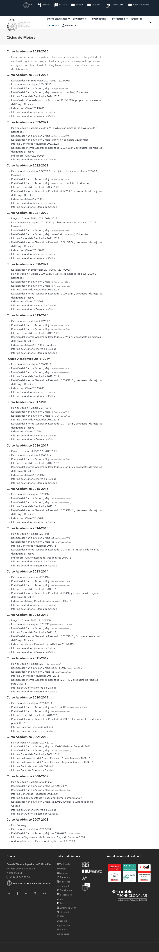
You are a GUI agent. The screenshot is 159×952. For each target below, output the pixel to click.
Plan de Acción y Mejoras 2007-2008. (32, 829)
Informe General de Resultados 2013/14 (33, 589)
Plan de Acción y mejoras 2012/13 (30, 624)
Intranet (69, 26)
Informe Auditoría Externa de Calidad (32, 731)
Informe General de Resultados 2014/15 (33, 546)
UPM (31, 5)
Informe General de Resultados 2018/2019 (35, 376)
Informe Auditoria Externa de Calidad (32, 770)
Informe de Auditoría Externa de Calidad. (34, 814)
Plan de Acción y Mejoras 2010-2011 (31, 703)
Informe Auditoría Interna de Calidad (32, 727)
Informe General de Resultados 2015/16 (33, 506)
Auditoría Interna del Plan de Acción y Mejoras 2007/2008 (43, 841)
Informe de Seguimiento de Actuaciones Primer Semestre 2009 (46, 798)
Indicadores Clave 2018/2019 (27, 388)
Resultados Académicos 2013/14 (52, 601)
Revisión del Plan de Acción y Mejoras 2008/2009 (39, 786)
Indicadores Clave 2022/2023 (27, 199)
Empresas (136, 19)
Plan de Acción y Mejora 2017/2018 (31, 408)
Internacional (118, 19)
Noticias (63, 873)
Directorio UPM (68, 908)
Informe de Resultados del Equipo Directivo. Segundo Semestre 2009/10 (52, 762)
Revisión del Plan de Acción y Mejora (32, 89)
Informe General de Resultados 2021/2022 (35, 238)
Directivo (28, 104)
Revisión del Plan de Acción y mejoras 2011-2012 (39, 668)
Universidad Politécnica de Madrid (31, 884)
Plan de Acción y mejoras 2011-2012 (31, 664)
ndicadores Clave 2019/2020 (28, 345)
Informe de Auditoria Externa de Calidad (34, 396)
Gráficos (51, 345)
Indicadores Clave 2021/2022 (27, 250)
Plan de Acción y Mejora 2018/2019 (31, 364)
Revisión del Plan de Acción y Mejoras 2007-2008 (38, 833)
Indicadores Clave (21, 558)
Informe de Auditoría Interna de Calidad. (34, 254)
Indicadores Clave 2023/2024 (27, 156)
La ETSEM (51, 26)
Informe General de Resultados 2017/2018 (35, 420)
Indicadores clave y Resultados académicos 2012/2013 (42, 644)
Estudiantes (96, 5)
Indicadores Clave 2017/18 (26, 432)
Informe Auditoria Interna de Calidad (32, 766)
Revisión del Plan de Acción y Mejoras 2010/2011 (39, 707)
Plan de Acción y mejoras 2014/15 (30, 534)
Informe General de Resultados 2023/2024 (35, 144)
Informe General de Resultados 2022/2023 (35, 187)
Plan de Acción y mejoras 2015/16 (30, 494)
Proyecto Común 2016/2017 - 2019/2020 (34, 451)
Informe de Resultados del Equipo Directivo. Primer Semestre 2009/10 (50, 758)
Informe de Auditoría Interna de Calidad (34, 160)
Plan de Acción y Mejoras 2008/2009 (31, 782)
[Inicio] (19, 22)
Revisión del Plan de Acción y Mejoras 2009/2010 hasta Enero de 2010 (50, 746)
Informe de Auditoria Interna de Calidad (34, 349)
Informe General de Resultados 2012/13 (33, 632)
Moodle (63, 904)
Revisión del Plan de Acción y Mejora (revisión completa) (43, 92)
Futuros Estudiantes (57, 19)
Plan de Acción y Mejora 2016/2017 (31, 455)
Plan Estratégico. (20, 825)
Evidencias (82, 92)
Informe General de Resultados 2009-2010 (35, 754)
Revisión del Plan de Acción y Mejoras (32, 498)
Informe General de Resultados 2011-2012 (35, 676)
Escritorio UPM (116, 5)
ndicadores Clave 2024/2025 (28, 108)
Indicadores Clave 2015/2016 (27, 518)
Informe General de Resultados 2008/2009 (35, 794)
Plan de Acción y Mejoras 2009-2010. (32, 743)
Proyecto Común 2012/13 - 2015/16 (31, 621)
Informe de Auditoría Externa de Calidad (34, 207)
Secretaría (45, 5)
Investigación (98, 19)
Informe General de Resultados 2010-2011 (35, 715)
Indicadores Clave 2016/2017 (27, 475)
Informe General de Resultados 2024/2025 (35, 96)
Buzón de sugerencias (141, 5)
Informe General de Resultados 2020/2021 (35, 290)
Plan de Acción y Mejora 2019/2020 (31, 321)
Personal (79, 5)
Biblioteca (62, 5)
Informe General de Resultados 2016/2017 (35, 463)
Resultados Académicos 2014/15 (52, 558)
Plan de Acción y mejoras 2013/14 (30, 577)
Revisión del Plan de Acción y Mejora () (43, 234)
